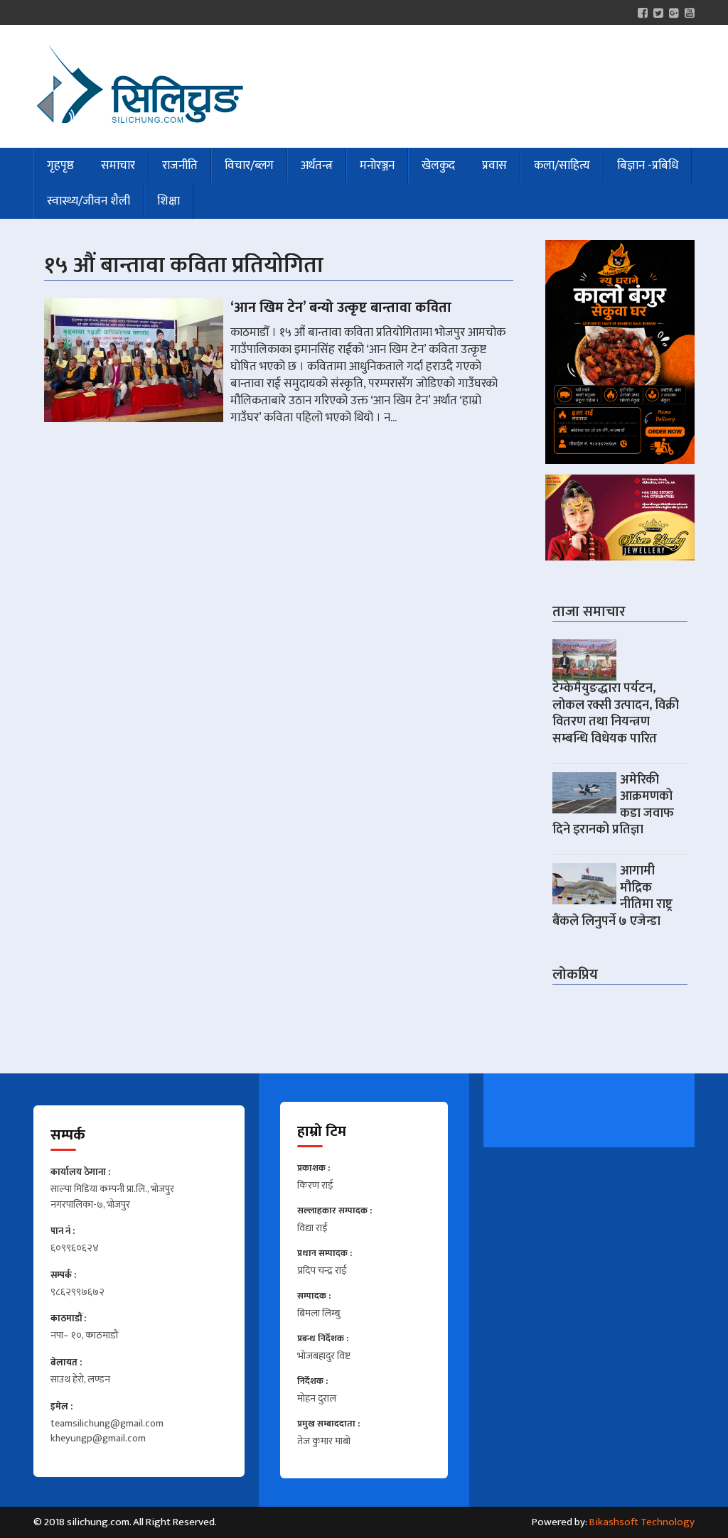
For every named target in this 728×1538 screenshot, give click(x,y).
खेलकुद (438, 165)
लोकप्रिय (575, 975)
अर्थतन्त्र (317, 165)
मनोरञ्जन (377, 165)
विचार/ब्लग (249, 165)
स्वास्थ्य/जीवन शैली (88, 201)
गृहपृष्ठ (60, 165)
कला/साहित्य (562, 165)
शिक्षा (168, 201)
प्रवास (494, 165)
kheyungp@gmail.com (98, 1439)
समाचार (118, 165)
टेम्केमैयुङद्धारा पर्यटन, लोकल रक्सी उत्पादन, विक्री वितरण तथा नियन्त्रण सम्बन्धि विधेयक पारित (615, 713)
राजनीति (180, 165)
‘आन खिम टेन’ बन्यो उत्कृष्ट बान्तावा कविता (340, 308)
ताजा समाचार (589, 612)
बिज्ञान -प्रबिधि (647, 165)
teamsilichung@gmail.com (107, 1424)
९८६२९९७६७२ (77, 1293)
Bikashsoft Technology (642, 1522)
